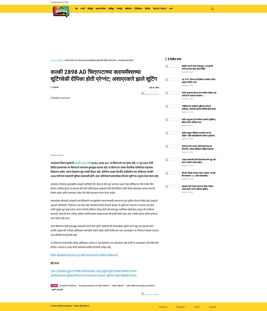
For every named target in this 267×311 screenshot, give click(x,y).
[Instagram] (207, 2)
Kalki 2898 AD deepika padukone (140, 285)
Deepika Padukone (68, 285)
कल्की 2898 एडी (57, 289)
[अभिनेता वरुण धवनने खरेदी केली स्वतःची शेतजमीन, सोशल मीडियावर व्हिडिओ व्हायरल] (173, 150)
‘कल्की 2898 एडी (82, 163)
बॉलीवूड (60, 60)
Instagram (180, 307)
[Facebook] (204, 2)
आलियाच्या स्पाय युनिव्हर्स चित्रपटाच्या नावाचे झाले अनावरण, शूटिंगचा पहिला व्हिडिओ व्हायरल (93, 276)
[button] (212, 9)
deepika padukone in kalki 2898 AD (94, 285)
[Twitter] (211, 2)
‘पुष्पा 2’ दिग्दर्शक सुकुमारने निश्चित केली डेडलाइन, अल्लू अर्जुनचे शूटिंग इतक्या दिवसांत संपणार (94, 271)
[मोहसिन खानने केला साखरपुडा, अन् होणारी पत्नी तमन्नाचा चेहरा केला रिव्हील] (173, 69)
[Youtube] (214, 2)
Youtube (212, 307)
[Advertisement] (133, 38)
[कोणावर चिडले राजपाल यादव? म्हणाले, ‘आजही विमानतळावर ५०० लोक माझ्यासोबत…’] (173, 176)
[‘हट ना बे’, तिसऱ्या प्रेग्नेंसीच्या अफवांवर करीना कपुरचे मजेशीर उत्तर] (173, 83)
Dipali (56, 87)
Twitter (197, 307)
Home (53, 60)
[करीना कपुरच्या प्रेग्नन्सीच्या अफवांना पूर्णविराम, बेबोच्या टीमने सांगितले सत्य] (173, 123)
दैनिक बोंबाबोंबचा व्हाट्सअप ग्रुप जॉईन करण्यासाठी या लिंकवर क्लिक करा (84, 255)
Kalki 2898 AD (118, 285)
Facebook (163, 307)
